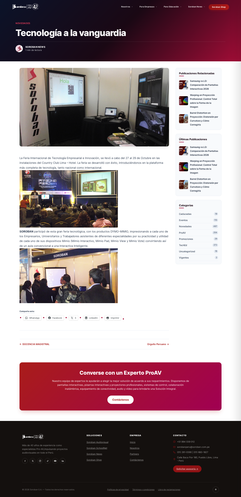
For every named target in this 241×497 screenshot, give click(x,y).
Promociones (198, 239)
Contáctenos (120, 399)
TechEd (198, 245)
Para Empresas (147, 7)
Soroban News (195, 7)
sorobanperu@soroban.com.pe (193, 447)
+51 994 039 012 (186, 441)
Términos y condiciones (143, 489)
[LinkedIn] (62, 461)
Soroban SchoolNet (97, 448)
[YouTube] (55, 461)
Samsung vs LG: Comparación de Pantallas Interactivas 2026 (204, 85)
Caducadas (198, 214)
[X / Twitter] (32, 461)
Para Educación (171, 7)
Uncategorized (198, 251)
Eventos (198, 220)
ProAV (198, 232)
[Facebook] (25, 461)
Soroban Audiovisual (97, 442)
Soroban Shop (219, 7)
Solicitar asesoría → (187, 469)
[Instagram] (40, 461)
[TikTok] (47, 461)
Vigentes (198, 257)
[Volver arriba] (216, 490)
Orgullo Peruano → (158, 344)
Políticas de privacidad (118, 489)
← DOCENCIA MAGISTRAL (35, 344)
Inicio (132, 442)
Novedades (23, 23)
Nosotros (125, 7)
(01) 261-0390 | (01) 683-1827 (192, 452)
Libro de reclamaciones (169, 489)
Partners (134, 454)
